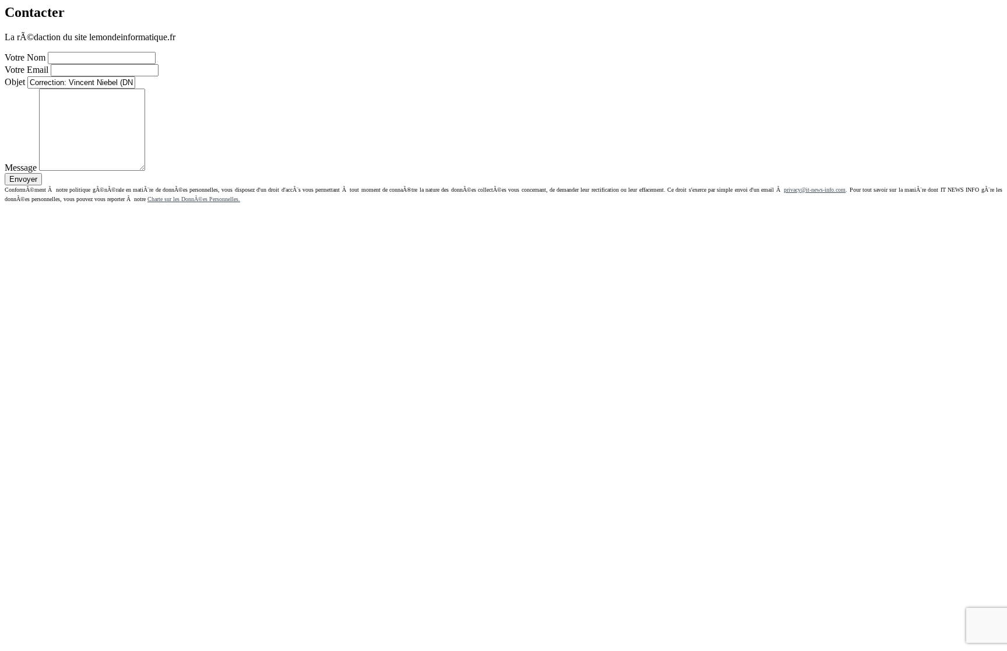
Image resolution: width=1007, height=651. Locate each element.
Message (21, 168)
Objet (15, 82)
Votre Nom (25, 57)
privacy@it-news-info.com (815, 189)
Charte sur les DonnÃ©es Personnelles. (193, 199)
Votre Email (26, 70)
